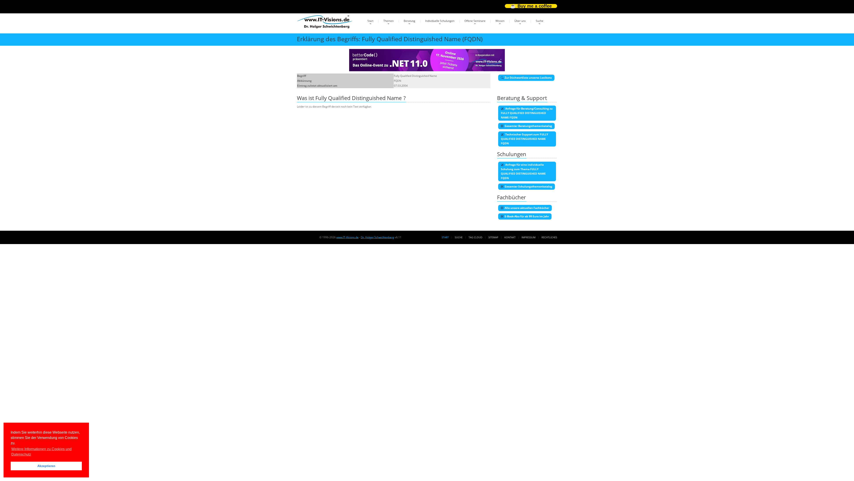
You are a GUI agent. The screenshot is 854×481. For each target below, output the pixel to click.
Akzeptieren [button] (46, 466)
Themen (388, 21)
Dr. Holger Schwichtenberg (377, 237)
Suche (539, 21)
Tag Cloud (475, 237)
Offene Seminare (474, 21)
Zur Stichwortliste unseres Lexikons (528, 77)
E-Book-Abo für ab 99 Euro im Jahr (527, 216)
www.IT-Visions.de (347, 237)
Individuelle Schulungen (439, 21)
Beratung (409, 21)
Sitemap (493, 237)
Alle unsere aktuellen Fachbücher (527, 208)
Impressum (529, 237)
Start (370, 21)
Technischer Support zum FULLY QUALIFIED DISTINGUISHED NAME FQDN (524, 138)
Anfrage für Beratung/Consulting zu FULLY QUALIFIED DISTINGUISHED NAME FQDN (527, 113)
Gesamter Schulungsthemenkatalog (528, 186)
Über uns (520, 21)
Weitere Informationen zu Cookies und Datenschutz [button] (41, 451)
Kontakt (510, 237)
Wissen (499, 21)
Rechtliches (549, 237)
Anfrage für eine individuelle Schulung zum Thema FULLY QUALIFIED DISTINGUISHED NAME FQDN (523, 171)
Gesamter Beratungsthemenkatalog (528, 126)
